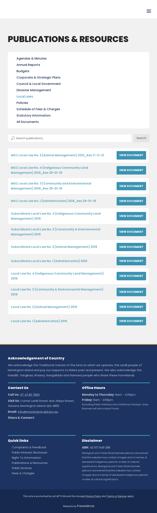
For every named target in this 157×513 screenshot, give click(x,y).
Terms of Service (117, 496)
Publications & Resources (30, 463)
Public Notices (22, 468)
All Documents (27, 122)
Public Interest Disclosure (29, 452)
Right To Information (26, 458)
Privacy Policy (93, 496)
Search (141, 138)
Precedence (85, 506)
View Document (131, 155)
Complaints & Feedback (29, 447)
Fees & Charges (23, 473)
